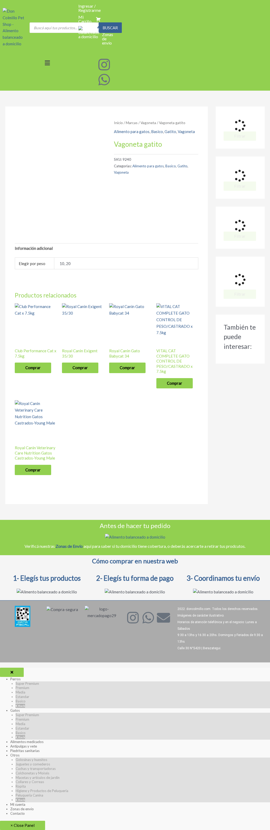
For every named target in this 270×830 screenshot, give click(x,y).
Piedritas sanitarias (25, 751)
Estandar (22, 697)
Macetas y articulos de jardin (38, 777)
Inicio (118, 122)
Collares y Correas (30, 782)
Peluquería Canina (29, 795)
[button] (47, 63)
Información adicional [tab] (34, 248)
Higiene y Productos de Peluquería (42, 791)
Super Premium (27, 683)
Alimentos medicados (27, 742)
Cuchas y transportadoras (36, 768)
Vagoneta (148, 122)
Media (20, 692)
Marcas (132, 122)
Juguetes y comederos (33, 764)
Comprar (33, 367)
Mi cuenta (17, 804)
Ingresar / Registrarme (89, 8)
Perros (15, 679)
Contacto (17, 813)
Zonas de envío (22, 809)
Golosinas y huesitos (31, 760)
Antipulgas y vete (23, 746)
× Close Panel (23, 825)
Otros (15, 755)
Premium (22, 688)
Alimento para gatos (132, 131)
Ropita (21, 786)
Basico (157, 131)
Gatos (15, 710)
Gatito (170, 131)
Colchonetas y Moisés (32, 773)
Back (21, 706)
